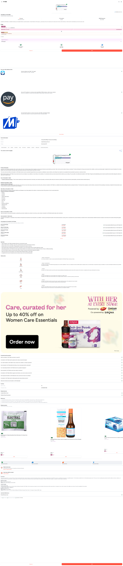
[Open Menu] (2, 2)
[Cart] (121, 2)
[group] (61, 6)
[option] (4, 147)
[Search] (119, 2)
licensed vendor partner (5, 486)
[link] (5, 1)
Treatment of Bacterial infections (7, 179)
